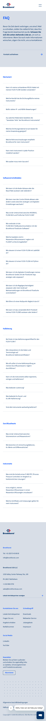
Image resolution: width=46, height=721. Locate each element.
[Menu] (40, 5)
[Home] (9, 5)
